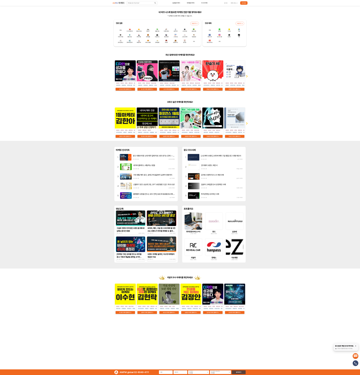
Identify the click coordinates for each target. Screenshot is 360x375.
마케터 (121, 3)
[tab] (176, 3)
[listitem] (146, 157)
